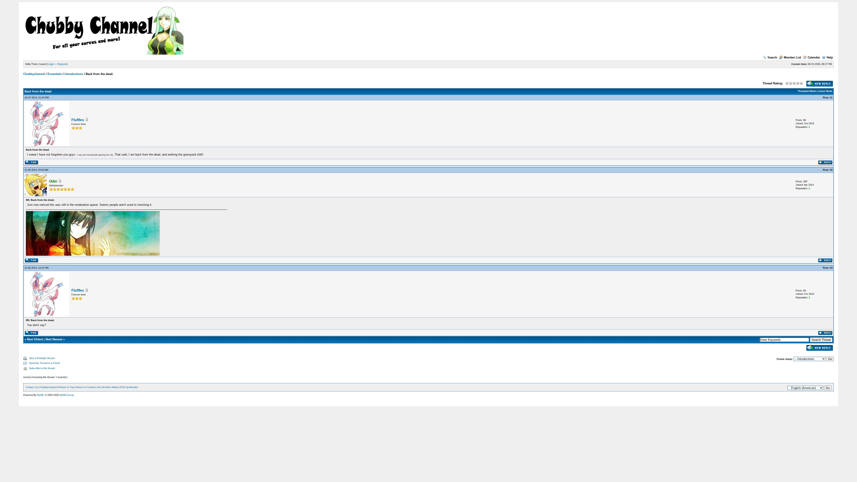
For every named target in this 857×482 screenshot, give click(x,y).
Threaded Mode (807, 91)
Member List (792, 57)
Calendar (814, 57)
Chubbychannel (34, 74)
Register (62, 64)
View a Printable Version (42, 358)
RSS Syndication (129, 387)
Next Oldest (35, 339)
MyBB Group (67, 395)
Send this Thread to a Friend (44, 363)
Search (772, 57)
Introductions (73, 74)
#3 (831, 267)
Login (51, 64)
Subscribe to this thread (42, 368)
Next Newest (54, 339)
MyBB (40, 395)
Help (830, 57)
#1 (831, 97)
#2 (831, 169)
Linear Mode (825, 91)
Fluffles (77, 120)
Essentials (55, 74)
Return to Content (85, 387)
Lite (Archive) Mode (107, 387)
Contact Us (32, 387)
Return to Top (66, 387)
